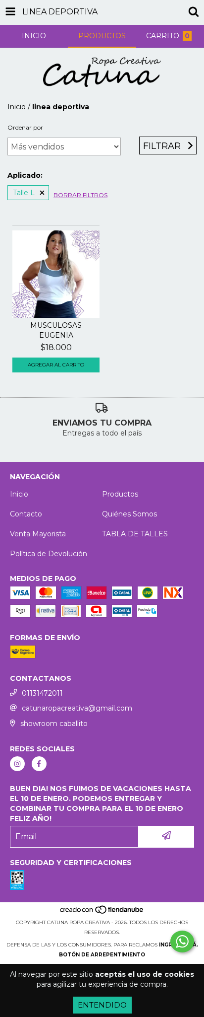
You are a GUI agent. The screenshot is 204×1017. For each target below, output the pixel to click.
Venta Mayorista (38, 533)
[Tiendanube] (102, 912)
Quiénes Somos (129, 513)
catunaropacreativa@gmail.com (77, 708)
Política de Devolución (48, 553)
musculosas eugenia (56, 330)
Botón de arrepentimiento (102, 954)
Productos (120, 494)
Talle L (24, 192)
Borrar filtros (80, 195)
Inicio (16, 106)
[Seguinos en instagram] (17, 763)
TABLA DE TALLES (135, 533)
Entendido (102, 1005)
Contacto (26, 513)
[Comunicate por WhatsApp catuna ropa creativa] (182, 941)
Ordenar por (25, 127)
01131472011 (42, 693)
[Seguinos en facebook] (39, 763)
